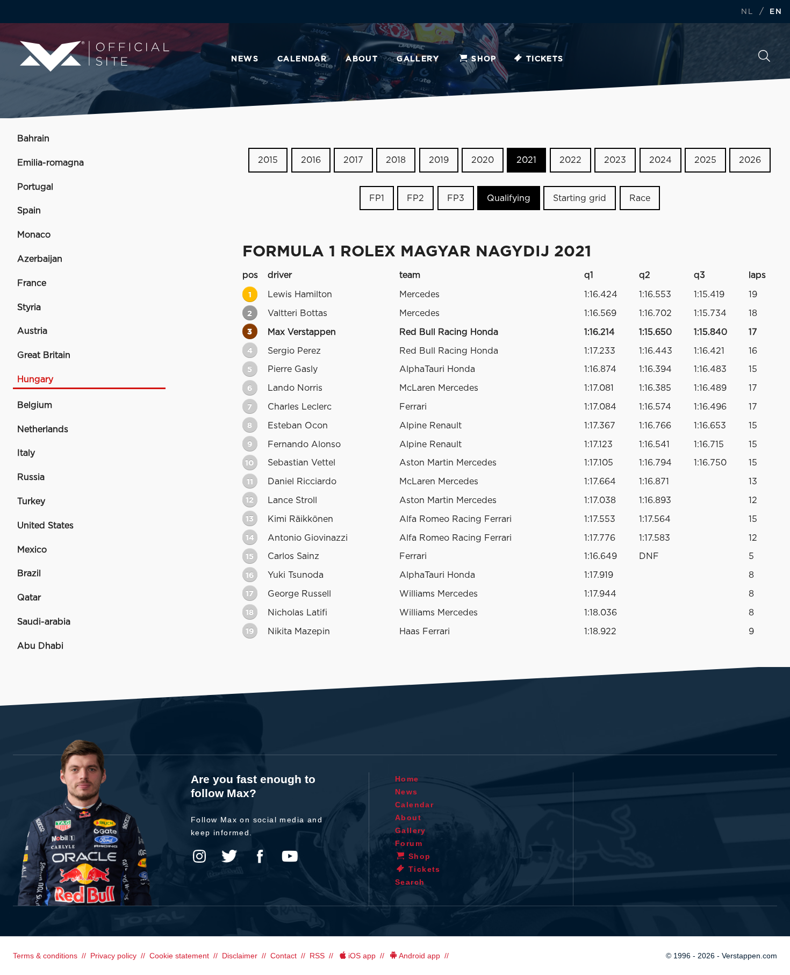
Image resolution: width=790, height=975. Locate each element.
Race (639, 198)
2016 (311, 160)
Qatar (29, 597)
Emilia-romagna (50, 163)
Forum (408, 843)
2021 (526, 160)
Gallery (418, 59)
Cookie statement (179, 955)
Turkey (31, 501)
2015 (268, 160)
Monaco (34, 235)
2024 (660, 160)
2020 (482, 160)
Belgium (34, 405)
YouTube (289, 856)
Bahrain (33, 138)
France (31, 283)
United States (45, 525)
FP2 (415, 198)
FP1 (376, 198)
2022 (570, 160)
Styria (29, 307)
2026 (750, 160)
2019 (439, 160)
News (244, 59)
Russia (31, 477)
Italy (26, 453)
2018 (396, 160)
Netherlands (42, 429)
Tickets (545, 59)
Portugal (35, 187)
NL (747, 12)
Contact (283, 955)
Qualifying (508, 198)
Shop (484, 59)
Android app (419, 955)
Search (764, 59)
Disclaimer (239, 955)
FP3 (455, 198)
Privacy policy (113, 955)
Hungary (35, 379)
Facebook (259, 856)
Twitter (229, 856)
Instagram (199, 856)
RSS (317, 955)
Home (407, 779)
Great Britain (43, 355)
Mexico (32, 550)
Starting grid (579, 198)
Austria (32, 331)
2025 (705, 160)
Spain (29, 210)
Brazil (29, 573)
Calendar (302, 59)
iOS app (362, 955)
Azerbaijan (39, 259)
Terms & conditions (45, 955)
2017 (353, 160)
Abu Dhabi (40, 646)
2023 (615, 160)
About (362, 59)
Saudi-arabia (43, 622)
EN (776, 12)
